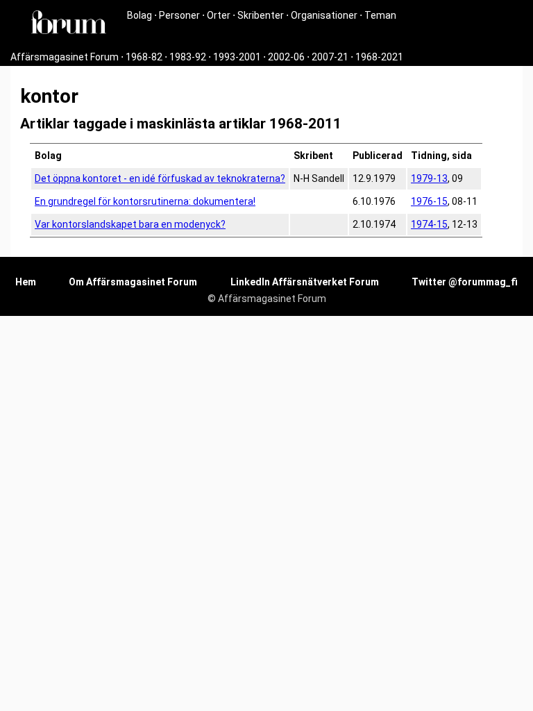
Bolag (139, 15)
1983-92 (187, 56)
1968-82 (144, 56)
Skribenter (260, 15)
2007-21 (330, 56)
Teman (380, 15)
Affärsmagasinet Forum (64, 56)
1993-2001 (237, 56)
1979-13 (429, 178)
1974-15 (429, 224)
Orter (218, 15)
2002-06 (286, 56)
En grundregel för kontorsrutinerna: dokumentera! (145, 201)
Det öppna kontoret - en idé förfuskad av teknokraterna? (160, 178)
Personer (179, 15)
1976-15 (429, 201)
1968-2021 (379, 56)
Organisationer (324, 15)
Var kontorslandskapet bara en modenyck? (130, 224)
